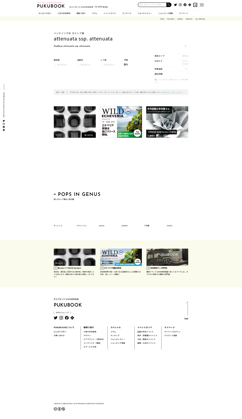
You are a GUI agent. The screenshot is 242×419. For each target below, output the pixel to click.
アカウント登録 (170, 335)
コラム (94, 13)
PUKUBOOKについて (64, 327)
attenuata (189, 19)
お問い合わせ (59, 335)
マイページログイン (172, 331)
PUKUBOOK (52, 6)
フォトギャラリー (145, 13)
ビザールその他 (90, 347)
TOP (186, 318)
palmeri (125, 225)
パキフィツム (81, 225)
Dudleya (180, 19)
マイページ (183, 13)
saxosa (101, 225)
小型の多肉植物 (90, 331)
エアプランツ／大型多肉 (94, 339)
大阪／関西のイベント (146, 339)
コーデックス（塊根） (93, 343)
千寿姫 (146, 225)
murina (169, 225)
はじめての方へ (45, 13)
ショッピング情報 (165, 13)
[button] (169, 5)
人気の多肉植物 (64, 13)
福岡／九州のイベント (146, 343)
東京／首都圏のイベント (147, 335)
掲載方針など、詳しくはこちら (172, 92)
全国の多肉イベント (145, 331)
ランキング (126, 13)
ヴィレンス (58, 225)
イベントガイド (109, 13)
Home (162, 19)
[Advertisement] (121, 165)
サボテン (87, 335)
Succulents (170, 19)
